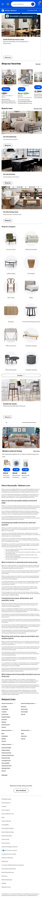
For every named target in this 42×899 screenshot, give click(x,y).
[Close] (35, 16)
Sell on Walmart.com (8, 813)
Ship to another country (26, 16)
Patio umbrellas (5, 763)
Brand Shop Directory (8, 872)
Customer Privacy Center (9, 854)
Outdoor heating (6, 750)
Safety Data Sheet (7, 835)
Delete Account (6, 887)
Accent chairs (5, 714)
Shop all (38, 64)
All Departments (6, 799)
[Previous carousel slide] (16, 422)
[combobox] (23, 4)
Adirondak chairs (6, 768)
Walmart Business (7, 879)
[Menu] (3, 4)
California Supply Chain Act (10, 846)
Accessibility (5, 824)
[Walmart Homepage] (7, 4)
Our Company (6, 810)
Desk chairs (24, 736)
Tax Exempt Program (8, 828)
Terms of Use (5, 839)
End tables (4, 706)
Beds (3, 733)
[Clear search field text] (30, 4)
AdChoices (5, 861)
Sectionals (4, 719)
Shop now (8, 145)
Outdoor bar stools (6, 752)
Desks (22, 733)
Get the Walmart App (8, 832)
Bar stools (23, 706)
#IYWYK (4, 883)
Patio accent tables (6, 747)
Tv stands (4, 711)
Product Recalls (6, 821)
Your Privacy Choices (11, 850)
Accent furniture (6, 724)
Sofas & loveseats (6, 716)
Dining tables (24, 711)
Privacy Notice (6, 843)
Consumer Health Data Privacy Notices (13, 865)
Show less (4, 775)
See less (19, 375)
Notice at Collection (7, 857)
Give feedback (21, 790)
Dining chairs (24, 709)
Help (3, 817)
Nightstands (5, 736)
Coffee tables (5, 709)
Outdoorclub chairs (6, 765)
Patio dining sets (6, 758)
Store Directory (6, 802)
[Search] (32, 4)
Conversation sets (6, 760)
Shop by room (38, 108)
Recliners (4, 722)
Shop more (36, 451)
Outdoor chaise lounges (8, 755)
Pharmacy (5, 876)
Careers (4, 806)
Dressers (4, 738)
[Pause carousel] (6, 422)
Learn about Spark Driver (9, 868)
